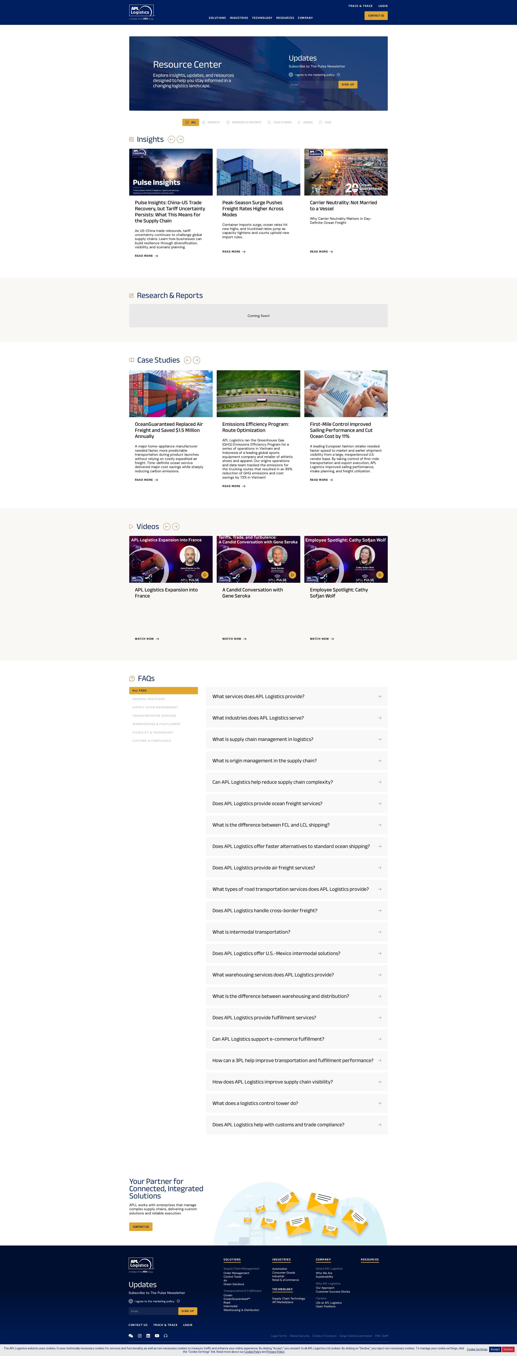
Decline (508, 1349)
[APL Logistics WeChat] (131, 1336)
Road (227, 1302)
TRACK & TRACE (165, 1325)
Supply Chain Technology (288, 1298)
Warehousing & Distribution (241, 1310)
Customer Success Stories (333, 1291)
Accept (495, 1349)
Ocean (228, 1295)
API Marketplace (282, 1302)
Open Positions (325, 1306)
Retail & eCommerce (285, 1280)
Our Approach (325, 1288)
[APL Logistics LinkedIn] (148, 1336)
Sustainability (324, 1276)
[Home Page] (142, 12)
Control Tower (233, 1276)
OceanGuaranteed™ (237, 1299)
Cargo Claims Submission (355, 1336)
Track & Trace (360, 6)
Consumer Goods (283, 1272)
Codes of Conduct (324, 1336)
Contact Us (138, 1325)
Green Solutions (234, 1284)
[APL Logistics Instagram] (140, 1336)
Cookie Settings (477, 1349)
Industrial (278, 1276)
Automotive (279, 1269)
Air (225, 1280)
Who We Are (324, 1273)
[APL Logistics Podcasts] (165, 1335)
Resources (285, 18)
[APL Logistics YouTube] (157, 1335)
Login (383, 6)
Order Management (236, 1273)
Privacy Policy (275, 1351)
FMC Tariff (381, 1336)
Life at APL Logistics (329, 1302)
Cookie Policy (252, 1351)
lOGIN (188, 1325)
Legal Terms (279, 1336)
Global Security (300, 1336)
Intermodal (230, 1306)
